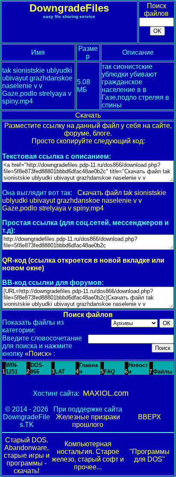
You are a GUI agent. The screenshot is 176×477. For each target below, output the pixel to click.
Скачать (88, 115)
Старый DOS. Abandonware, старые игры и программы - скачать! (27, 455)
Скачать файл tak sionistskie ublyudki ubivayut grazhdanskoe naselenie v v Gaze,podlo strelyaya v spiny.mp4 (84, 200)
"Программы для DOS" (149, 455)
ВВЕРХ (149, 417)
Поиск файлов (156, 9)
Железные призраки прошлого (88, 420)
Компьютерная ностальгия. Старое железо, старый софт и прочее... (88, 455)
